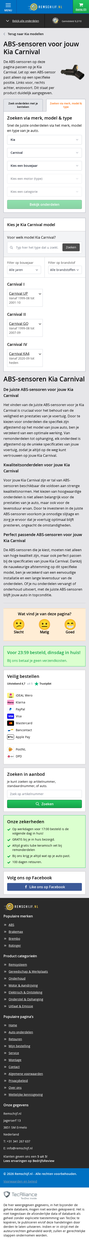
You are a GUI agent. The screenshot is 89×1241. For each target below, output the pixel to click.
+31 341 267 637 (18, 1141)
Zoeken (71, 247)
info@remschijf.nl (20, 1148)
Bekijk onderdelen (44, 204)
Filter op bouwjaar (20, 263)
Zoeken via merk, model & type (66, 105)
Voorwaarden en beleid (20, 1181)
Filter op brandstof (61, 263)
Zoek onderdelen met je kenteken (23, 105)
